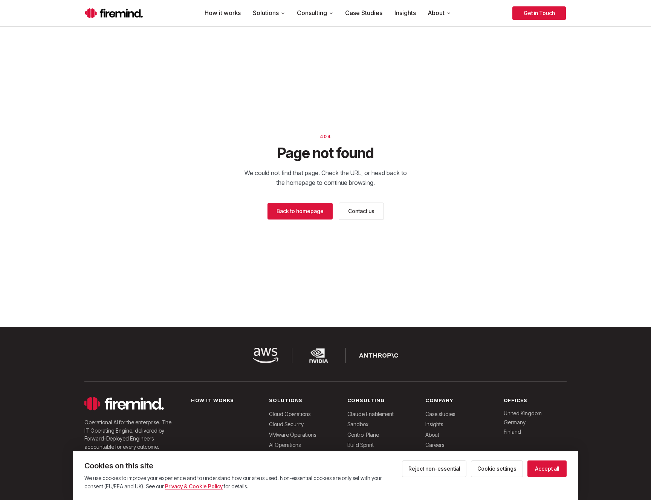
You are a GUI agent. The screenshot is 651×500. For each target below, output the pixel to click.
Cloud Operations (289, 414)
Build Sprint (360, 445)
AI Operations (285, 445)
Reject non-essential (434, 468)
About (436, 13)
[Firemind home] (114, 13)
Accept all (547, 468)
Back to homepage (300, 211)
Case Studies (363, 13)
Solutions (266, 13)
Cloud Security (286, 424)
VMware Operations (292, 434)
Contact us (361, 211)
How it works (223, 13)
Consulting (312, 13)
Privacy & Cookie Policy (194, 486)
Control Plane (363, 434)
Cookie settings (497, 468)
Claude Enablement (370, 414)
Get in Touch (539, 13)
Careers (434, 445)
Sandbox (357, 424)
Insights (405, 13)
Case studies (440, 414)
